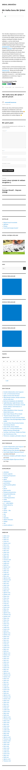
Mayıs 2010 (6, 700)
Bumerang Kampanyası (9, 475)
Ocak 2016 (6, 587)
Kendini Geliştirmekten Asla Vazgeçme (13, 392)
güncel (5, 488)
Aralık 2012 (6, 645)
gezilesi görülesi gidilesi (9, 485)
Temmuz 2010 (7, 697)
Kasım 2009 (6, 711)
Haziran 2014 (6, 616)
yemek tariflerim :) (8, 525)
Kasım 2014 (6, 607)
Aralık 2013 (6, 627)
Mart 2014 (6, 622)
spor (4, 514)
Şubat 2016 (6, 585)
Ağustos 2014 (6, 612)
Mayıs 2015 (6, 596)
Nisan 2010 (6, 702)
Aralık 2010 (6, 687)
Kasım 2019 (6, 547)
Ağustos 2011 (6, 673)
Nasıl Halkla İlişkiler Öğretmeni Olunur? (13, 452)
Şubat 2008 (6, 748)
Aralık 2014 (6, 605)
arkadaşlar (6, 472)
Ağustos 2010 (6, 695)
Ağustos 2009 (7, 717)
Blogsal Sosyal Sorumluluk (10, 222)
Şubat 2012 (6, 662)
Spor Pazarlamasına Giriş (9, 434)
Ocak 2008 (6, 750)
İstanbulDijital (18, 87)
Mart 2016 (6, 583)
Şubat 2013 (6, 642)
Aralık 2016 (6, 574)
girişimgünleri (6, 46)
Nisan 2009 (6, 722)
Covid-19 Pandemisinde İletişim (11, 393)
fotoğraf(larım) (7, 481)
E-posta (4, 157)
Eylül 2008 (6, 735)
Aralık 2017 (6, 563)
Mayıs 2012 (6, 656)
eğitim (5, 479)
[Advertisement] (12, 287)
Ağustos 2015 (6, 592)
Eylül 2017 (6, 565)
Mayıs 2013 (6, 636)
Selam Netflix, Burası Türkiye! (11, 426)
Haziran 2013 (6, 634)
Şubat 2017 (6, 570)
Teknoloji (5, 517)
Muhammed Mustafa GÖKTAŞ (11, 448)
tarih (4, 516)
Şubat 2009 (6, 726)
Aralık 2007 (6, 751)
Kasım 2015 (6, 589)
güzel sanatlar (7, 490)
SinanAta (9, 48)
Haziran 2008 (6, 740)
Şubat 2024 (6, 536)
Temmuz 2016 (7, 579)
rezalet (5, 506)
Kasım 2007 (6, 753)
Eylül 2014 (6, 611)
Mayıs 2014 (6, 618)
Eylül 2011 (5, 671)
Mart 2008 (6, 746)
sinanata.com (5, 70)
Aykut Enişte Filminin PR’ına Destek (12, 414)
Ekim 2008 (6, 733)
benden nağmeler (8, 474)
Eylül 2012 (6, 651)
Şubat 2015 (6, 601)
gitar (4, 486)
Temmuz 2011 (7, 675)
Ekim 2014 (6, 609)
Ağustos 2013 (6, 633)
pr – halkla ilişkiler (8, 503)
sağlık (5, 508)
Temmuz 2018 (7, 559)
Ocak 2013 (6, 643)
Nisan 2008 (6, 744)
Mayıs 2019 (6, 548)
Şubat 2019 (6, 552)
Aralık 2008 (6, 729)
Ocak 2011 (5, 686)
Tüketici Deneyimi (8, 519)
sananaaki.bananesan (10, 102)
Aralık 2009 (6, 709)
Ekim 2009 (6, 713)
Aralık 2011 (6, 665)
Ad (3, 150)
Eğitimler (5, 224)
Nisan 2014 (6, 620)
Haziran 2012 (6, 654)
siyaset (5, 512)
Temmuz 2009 (7, 718)
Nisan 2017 (6, 568)
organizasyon (6, 501)
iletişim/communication (9, 492)
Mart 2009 (6, 724)
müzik (5, 499)
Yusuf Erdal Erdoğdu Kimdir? (10, 228)
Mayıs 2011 (6, 678)
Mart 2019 (6, 550)
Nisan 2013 (6, 638)
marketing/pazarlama (9, 497)
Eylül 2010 (6, 693)
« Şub (6, 380)
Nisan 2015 (6, 598)
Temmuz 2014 (7, 614)
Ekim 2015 (6, 590)
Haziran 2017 (6, 567)
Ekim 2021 (6, 537)
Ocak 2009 (6, 728)
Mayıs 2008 (6, 742)
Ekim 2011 (6, 669)
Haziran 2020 (6, 543)
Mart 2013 (6, 640)
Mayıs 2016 (6, 581)
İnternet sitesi (6, 163)
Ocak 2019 (6, 554)
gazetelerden (6, 483)
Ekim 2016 (6, 576)
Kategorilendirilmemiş (9, 494)
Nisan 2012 (6, 658)
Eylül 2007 (6, 757)
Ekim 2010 (6, 691)
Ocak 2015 (6, 603)
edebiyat (5, 477)
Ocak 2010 (6, 708)
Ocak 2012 (6, 664)
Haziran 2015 (6, 594)
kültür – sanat (7, 495)
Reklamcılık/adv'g (8, 505)
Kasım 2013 (6, 629)
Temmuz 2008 (7, 739)
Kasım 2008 (6, 731)
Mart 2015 (6, 600)
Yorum (4, 130)
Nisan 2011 (6, 680)
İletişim (5, 226)
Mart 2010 (6, 704)
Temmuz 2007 (7, 761)
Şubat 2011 (6, 684)
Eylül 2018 (6, 558)
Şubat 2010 (6, 706)
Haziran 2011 (6, 676)
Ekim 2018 (6, 556)
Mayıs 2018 (6, 561)
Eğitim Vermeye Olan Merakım (11, 395)
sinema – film (7, 510)
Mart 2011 (5, 682)
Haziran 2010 (6, 698)
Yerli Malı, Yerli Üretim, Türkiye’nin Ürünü (14, 432)
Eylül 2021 (6, 539)
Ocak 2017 (6, 572)
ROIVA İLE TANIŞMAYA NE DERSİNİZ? (13, 401)
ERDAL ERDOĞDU (9, 4)
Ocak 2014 (6, 625)
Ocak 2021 (6, 541)
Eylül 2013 (6, 631)
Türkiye (5, 521)
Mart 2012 (6, 660)
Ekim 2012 (6, 649)
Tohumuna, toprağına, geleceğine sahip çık (14, 436)
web (13, 87)
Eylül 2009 (6, 715)
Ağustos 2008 (6, 737)
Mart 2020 (6, 545)
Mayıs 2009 (6, 720)
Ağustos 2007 (6, 759)
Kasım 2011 (6, 667)
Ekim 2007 (6, 755)
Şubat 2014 (6, 623)
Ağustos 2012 (6, 653)
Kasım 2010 (6, 689)
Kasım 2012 (6, 647)
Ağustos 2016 (6, 578)
